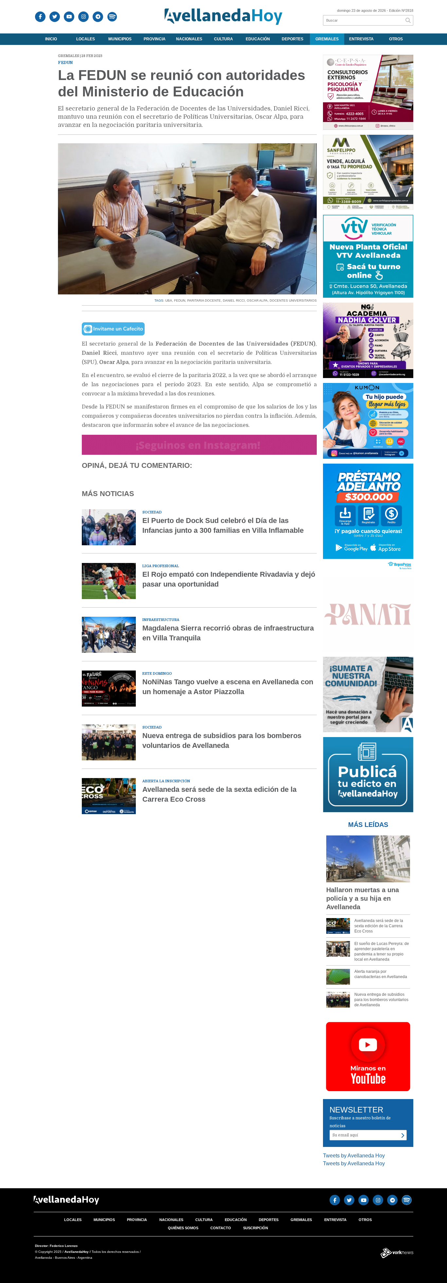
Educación (258, 39)
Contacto (220, 1228)
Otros (396, 39)
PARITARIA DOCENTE (204, 300)
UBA (168, 300)
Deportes (292, 39)
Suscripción (255, 1228)
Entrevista (361, 39)
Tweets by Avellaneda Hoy (354, 1155)
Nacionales (189, 39)
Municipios (120, 39)
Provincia (155, 39)
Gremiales (327, 39)
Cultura (223, 39)
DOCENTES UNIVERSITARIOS (293, 300)
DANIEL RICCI (234, 300)
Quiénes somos (183, 1228)
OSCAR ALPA (257, 300)
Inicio (51, 39)
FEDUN (179, 300)
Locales (85, 39)
